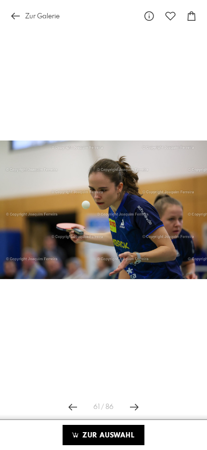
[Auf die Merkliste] (170, 16)
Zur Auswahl (107, 435)
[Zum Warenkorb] (191, 16)
